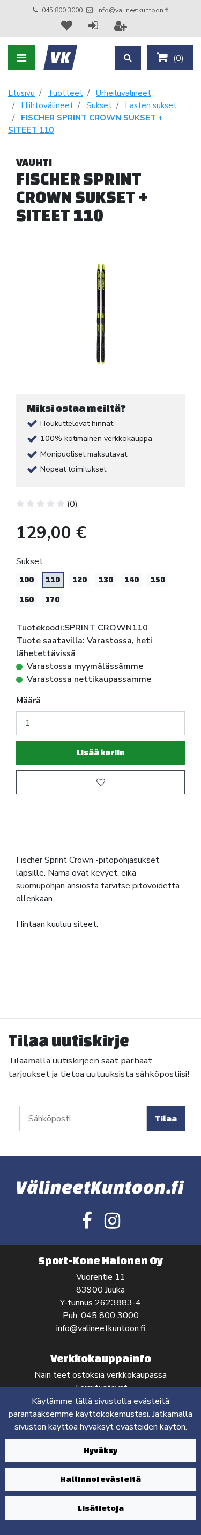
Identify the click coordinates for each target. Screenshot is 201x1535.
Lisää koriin (101, 752)
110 (53, 579)
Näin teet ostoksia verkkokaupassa (100, 1375)
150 (158, 579)
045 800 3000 (62, 10)
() (177, 58)
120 (79, 579)
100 (26, 579)
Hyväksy (100, 1450)
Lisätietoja (101, 1508)
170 (52, 599)
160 (26, 599)
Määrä (28, 700)
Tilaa (166, 1118)
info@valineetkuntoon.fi (133, 10)
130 (106, 579)
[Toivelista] (68, 25)
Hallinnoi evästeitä (100, 1479)
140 (131, 579)
